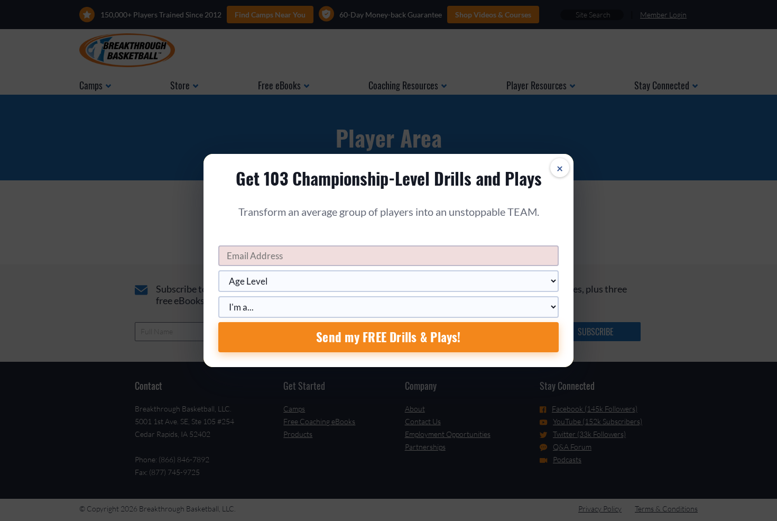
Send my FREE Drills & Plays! (388, 337)
